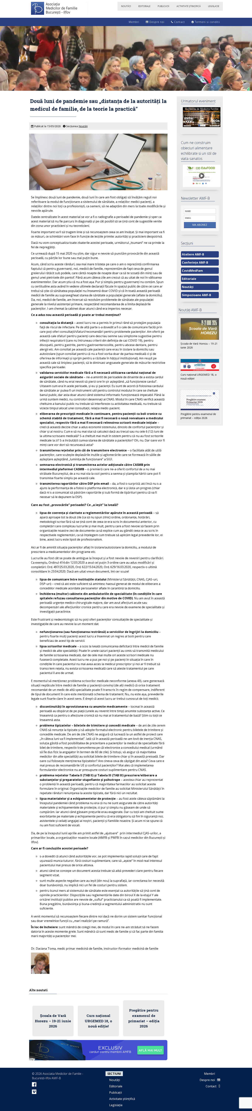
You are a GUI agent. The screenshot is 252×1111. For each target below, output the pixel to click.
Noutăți (83, 126)
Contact (179, 22)
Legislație (115, 1105)
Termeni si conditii (207, 22)
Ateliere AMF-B (193, 254)
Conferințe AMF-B (195, 262)
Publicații (115, 1092)
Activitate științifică (122, 1099)
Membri (133, 22)
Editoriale (189, 279)
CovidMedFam (192, 271)
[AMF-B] (58, 9)
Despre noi (156, 22)
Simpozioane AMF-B (196, 295)
